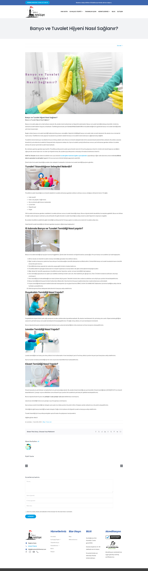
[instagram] (30, 552)
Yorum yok (48, 422)
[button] (138, 540)
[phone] (37, 552)
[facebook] (26, 552)
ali (38, 441)
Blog (44, 422)
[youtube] (34, 552)
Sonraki (119, 45)
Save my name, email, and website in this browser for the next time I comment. (49, 511)
